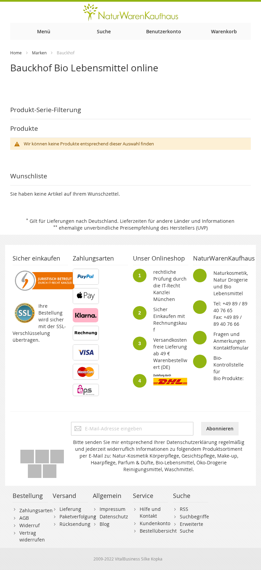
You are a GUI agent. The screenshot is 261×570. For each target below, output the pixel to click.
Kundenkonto (155, 523)
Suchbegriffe (194, 516)
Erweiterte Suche (191, 527)
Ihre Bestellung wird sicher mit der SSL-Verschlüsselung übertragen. (39, 323)
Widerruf (29, 525)
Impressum (112, 509)
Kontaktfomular (231, 347)
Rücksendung (74, 524)
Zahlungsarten (36, 510)
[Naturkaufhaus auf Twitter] (27, 454)
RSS (184, 509)
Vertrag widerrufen (32, 536)
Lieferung (70, 509)
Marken (39, 52)
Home (16, 52)
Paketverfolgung (77, 516)
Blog (104, 524)
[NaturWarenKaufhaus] (130, 12)
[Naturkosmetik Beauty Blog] (49, 469)
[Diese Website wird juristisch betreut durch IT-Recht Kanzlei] (44, 272)
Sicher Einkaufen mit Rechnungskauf (170, 319)
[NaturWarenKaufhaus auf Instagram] (35, 469)
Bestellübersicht (158, 531)
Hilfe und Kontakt (150, 512)
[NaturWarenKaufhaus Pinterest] (57, 454)
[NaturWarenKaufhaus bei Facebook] (42, 454)
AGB (24, 518)
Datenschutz (114, 516)
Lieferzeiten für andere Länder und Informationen (177, 221)
